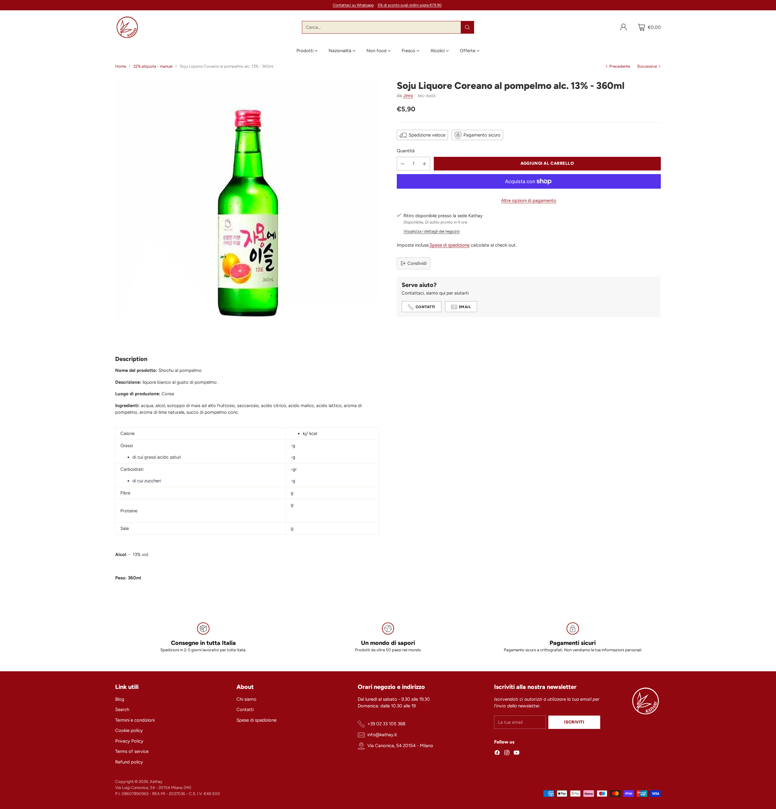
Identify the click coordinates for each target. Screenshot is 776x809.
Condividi (416, 263)
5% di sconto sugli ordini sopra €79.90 (410, 5)
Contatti (245, 709)
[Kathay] (127, 27)
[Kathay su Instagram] (506, 753)
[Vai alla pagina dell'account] (623, 27)
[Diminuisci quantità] (402, 163)
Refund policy (129, 762)
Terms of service (132, 751)
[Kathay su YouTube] (516, 753)
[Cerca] (467, 27)
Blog (119, 699)
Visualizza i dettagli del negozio (431, 231)
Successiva (647, 66)
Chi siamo (246, 699)
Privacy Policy (129, 741)
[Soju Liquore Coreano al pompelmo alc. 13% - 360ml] (247, 212)
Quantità (406, 151)
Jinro (408, 96)
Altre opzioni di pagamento (528, 200)
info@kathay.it (382, 734)
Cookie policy (129, 730)
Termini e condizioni (135, 720)
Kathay (156, 781)
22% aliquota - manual (152, 66)
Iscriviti (574, 722)
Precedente (619, 66)
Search (122, 709)
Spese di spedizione (450, 245)
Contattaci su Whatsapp (353, 5)
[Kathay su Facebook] (497, 753)
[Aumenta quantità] (424, 163)
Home (120, 66)
